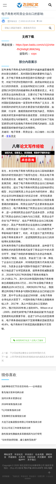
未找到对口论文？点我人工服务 (29, 340)
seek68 (28, 478)
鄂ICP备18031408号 (33, 468)
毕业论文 (13, 21)
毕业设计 (29, 454)
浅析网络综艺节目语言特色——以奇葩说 (21, 386)
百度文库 (41, 476)
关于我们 (31, 459)
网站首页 (8, 454)
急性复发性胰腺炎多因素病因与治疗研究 (21, 434)
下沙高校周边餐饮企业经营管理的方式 (27, 353)
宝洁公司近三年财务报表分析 (16, 428)
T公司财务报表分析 (11, 410)
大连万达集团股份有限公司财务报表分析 (21, 422)
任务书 (22, 457)
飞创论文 (16, 476)
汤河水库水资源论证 (11, 398)
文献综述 (31, 457)
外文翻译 (41, 457)
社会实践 (39, 454)
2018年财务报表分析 (11, 404)
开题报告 (12, 457)
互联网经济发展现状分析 (13, 416)
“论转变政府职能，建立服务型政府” (19, 439)
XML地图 (48, 468)
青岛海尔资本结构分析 (12, 392)
